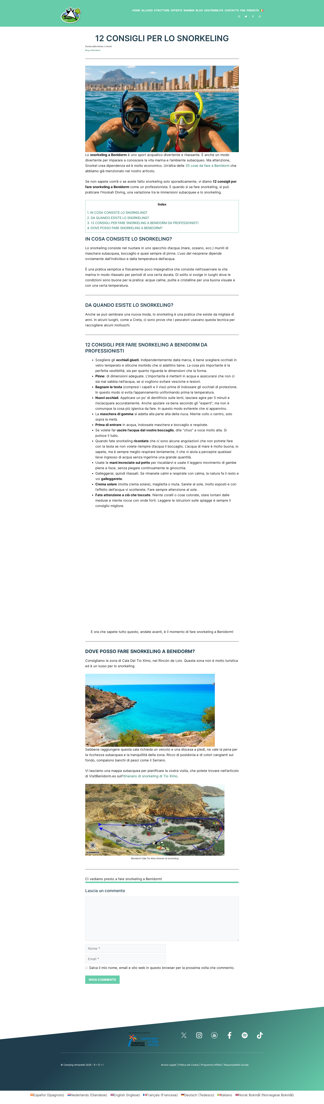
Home (136, 10)
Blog (199, 10)
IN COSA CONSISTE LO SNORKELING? (117, 213)
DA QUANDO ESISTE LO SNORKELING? (118, 218)
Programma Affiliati (211, 1064)
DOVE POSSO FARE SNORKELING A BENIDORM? (125, 228)
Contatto (232, 10)
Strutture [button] (161, 10)
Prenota (253, 10)
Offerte (176, 10)
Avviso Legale (168, 1064)
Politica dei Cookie (188, 1064)
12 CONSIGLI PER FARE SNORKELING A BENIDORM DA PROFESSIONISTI (142, 223)
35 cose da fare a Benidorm (207, 166)
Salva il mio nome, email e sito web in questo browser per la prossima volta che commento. (162, 968)
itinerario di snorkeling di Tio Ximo (150, 776)
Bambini (189, 10)
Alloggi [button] (147, 10)
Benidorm (95, 50)
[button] (261, 10)
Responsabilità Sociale (236, 1064)
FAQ (242, 10)
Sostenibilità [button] (213, 10)
